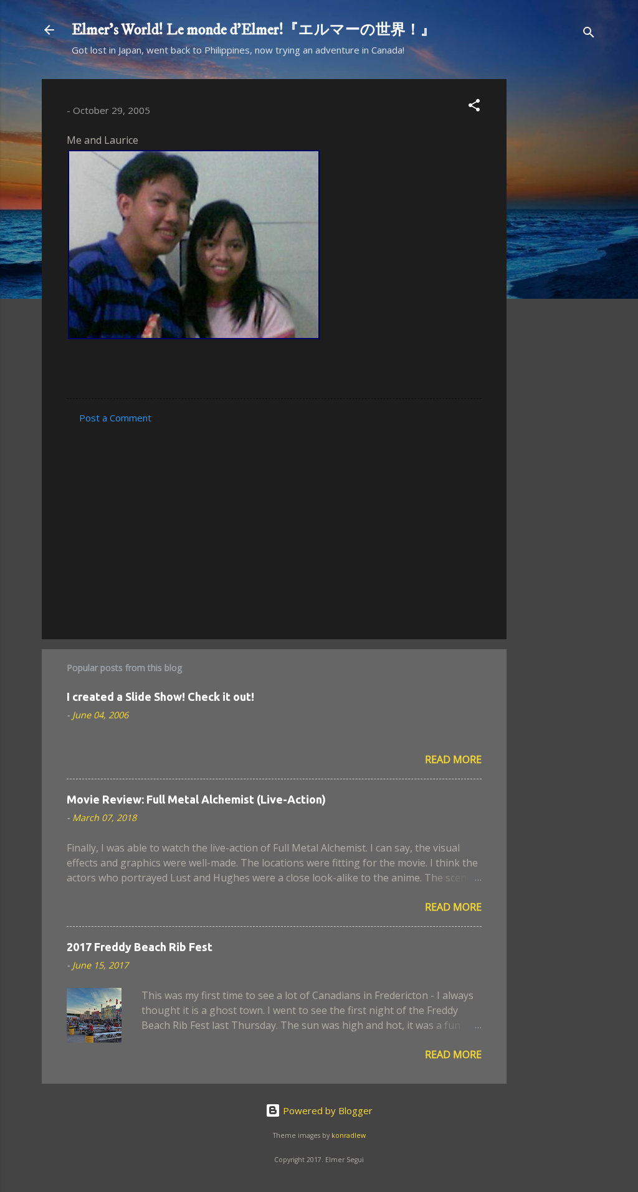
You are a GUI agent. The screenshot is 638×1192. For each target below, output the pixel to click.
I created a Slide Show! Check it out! (160, 696)
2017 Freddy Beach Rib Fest (139, 947)
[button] (474, 107)
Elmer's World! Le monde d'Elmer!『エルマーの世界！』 (254, 30)
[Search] (588, 34)
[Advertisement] (556, 266)
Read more (453, 759)
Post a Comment (115, 417)
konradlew (348, 1135)
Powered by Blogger (326, 1110)
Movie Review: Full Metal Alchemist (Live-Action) (196, 799)
